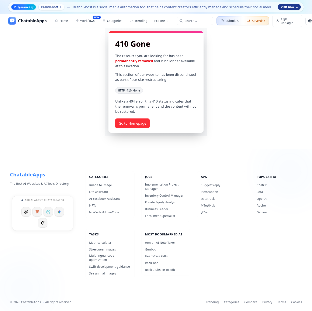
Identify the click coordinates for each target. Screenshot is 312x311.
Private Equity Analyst (160, 202)
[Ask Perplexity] (48, 212)
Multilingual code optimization (101, 257)
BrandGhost (49, 7)
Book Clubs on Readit (160, 270)
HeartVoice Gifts (156, 256)
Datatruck (208, 199)
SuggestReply (210, 185)
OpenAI (262, 199)
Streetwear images (102, 249)
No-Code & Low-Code (104, 212)
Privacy (267, 302)
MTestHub (208, 205)
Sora (260, 192)
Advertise (258, 21)
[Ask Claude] (37, 212)
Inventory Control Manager (164, 195)
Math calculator (100, 243)
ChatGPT (263, 185)
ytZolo (205, 212)
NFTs (92, 205)
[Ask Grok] (42, 223)
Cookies (296, 302)
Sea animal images (102, 273)
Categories (231, 302)
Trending (212, 302)
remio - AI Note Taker (160, 243)
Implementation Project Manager (161, 186)
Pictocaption (209, 192)
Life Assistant (98, 192)
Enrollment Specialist (160, 216)
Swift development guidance (109, 267)
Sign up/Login (287, 21)
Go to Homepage (132, 123)
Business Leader (156, 209)
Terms (281, 302)
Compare (250, 302)
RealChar (151, 263)
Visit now (289, 7)
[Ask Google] (59, 212)
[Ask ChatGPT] (26, 212)
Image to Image (100, 185)
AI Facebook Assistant (104, 199)
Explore (159, 21)
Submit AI (233, 21)
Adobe (261, 205)
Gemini (262, 212)
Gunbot (150, 249)
